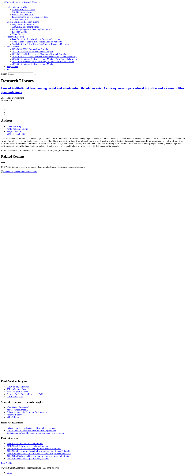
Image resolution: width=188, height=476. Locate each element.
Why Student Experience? (23, 24)
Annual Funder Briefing (17, 410)
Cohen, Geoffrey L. (15, 126)
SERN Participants (20, 19)
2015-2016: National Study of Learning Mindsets (33, 64)
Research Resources (15, 37)
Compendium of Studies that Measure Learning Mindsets (37, 42)
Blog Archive (12, 66)
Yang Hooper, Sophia (16, 134)
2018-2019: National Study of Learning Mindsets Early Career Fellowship (44, 59)
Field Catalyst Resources (23, 14)
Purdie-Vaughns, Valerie (17, 129)
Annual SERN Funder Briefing (25, 27)
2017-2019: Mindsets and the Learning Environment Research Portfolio (43, 61)
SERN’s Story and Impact (23, 9)
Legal (9, 472)
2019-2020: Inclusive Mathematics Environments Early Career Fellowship (44, 56)
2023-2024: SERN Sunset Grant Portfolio (30, 49)
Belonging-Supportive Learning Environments (32, 29)
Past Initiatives (13, 47)
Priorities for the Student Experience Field (30, 17)
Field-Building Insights (17, 7)
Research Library (19, 32)
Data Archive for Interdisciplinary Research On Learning (37, 39)
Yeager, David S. (14, 131)
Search (4, 74)
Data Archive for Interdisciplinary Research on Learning (31, 428)
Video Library (18, 34)
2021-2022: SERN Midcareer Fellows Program (32, 51)
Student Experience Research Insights (23, 22)
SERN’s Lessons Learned (23, 12)
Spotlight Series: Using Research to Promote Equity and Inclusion (40, 44)
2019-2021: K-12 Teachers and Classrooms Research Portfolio (39, 54)
